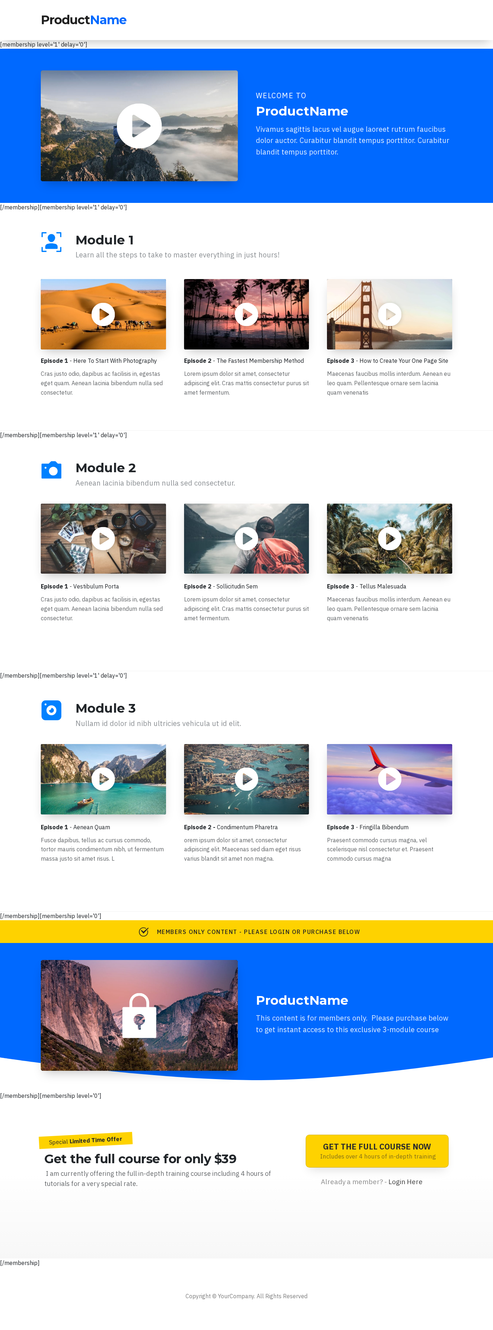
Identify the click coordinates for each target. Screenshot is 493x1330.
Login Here (405, 1181)
